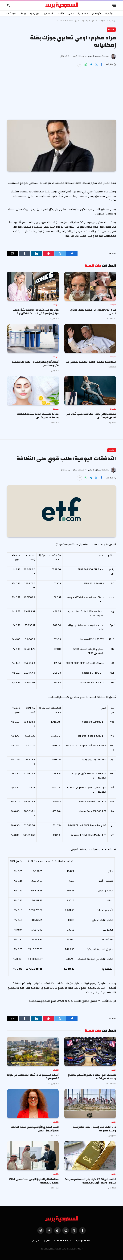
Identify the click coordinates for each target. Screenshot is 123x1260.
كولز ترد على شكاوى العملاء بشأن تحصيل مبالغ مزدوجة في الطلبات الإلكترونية (35, 311)
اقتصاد (60, 13)
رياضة (23, 13)
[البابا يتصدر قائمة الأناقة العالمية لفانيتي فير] (90, 338)
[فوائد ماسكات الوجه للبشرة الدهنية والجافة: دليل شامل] (33, 390)
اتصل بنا (46, 1241)
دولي (71, 13)
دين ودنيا (34, 13)
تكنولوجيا (48, 13)
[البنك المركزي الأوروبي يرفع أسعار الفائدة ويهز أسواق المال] (33, 1103)
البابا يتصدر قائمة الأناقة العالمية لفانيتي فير (91, 362)
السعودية (83, 13)
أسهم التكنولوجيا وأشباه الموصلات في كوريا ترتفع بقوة (33, 1076)
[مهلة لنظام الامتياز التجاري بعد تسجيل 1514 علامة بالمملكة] (33, 1155)
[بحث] (8, 5)
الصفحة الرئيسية (83, 1241)
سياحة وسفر (10, 13)
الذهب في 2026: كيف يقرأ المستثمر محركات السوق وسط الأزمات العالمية (90, 1181)
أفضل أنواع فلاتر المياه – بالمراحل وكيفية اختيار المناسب (35, 363)
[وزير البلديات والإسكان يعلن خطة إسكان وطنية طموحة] (90, 1103)
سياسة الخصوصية (62, 1241)
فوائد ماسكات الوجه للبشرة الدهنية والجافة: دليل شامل (38, 415)
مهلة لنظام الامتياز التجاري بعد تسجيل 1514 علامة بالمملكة (34, 1181)
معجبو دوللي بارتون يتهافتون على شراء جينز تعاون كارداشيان (91, 415)
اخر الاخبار (96, 13)
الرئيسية (109, 13)
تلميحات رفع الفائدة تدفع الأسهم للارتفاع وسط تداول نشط (92, 1076)
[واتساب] (85, 64)
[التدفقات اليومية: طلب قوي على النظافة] (61, 511)
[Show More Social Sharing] (79, 64)
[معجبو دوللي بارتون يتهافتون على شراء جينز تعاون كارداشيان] (90, 390)
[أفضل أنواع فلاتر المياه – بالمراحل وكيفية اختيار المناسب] (33, 338)
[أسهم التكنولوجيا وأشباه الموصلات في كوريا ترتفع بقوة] (33, 1051)
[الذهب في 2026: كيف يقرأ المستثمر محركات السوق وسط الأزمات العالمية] (90, 1155)
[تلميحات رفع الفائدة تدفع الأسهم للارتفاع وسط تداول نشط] (90, 1051)
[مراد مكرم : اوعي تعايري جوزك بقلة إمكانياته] (61, 146)
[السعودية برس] (61, 5)
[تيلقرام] (91, 64)
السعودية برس (95, 56)
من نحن (35, 1241)
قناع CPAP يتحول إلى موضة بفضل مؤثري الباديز (93, 311)
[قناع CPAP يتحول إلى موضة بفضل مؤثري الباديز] (90, 286)
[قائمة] (114, 5)
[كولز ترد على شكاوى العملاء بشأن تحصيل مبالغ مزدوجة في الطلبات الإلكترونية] (33, 286)
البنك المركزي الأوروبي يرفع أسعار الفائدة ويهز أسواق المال (35, 1128)
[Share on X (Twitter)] (96, 64)
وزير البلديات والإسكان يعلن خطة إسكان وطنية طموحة (93, 1128)
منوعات (111, 29)
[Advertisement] (61, 91)
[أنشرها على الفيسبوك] (101, 64)
